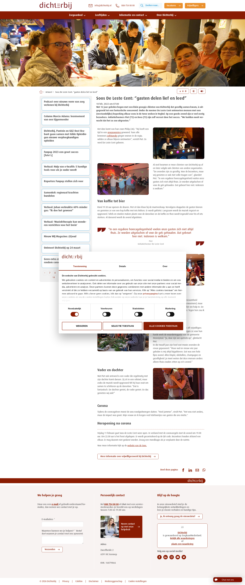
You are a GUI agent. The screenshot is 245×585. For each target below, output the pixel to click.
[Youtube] (178, 557)
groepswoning (114, 132)
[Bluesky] (184, 557)
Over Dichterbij (165, 15)
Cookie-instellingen (137, 581)
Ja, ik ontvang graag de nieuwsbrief (177, 516)
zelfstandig (112, 136)
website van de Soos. (137, 446)
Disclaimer (94, 581)
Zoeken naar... (152, 5)
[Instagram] (171, 557)
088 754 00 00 (111, 504)
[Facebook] (159, 557)
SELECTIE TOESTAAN (122, 326)
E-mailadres (47, 519)
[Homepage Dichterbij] (55, 5)
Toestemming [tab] (80, 266)
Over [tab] (165, 266)
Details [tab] (122, 266)
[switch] (107, 314)
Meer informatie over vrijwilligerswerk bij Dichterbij (125, 456)
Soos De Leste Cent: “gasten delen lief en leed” (76, 92)
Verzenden (50, 549)
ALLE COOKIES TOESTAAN (163, 326)
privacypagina (150, 293)
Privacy (65, 581)
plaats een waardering (182, 544)
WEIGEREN (82, 326)
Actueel (49, 92)
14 (53, 277)
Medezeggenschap (113, 581)
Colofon (79, 581)
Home (41, 91)
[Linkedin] (165, 557)
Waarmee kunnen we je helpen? (58, 531)
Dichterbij (182, 533)
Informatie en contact (131, 15)
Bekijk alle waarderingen (182, 538)
